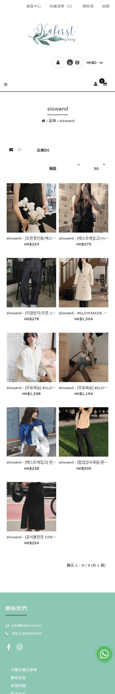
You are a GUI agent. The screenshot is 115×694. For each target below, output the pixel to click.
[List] (19, 150)
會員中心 (33, 6)
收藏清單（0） (61, 6)
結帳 (106, 6)
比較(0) (43, 150)
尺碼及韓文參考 (24, 670)
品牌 (52, 121)
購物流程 (18, 678)
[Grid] (11, 150)
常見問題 (18, 686)
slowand (67, 121)
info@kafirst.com (27, 625)
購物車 (88, 6)
